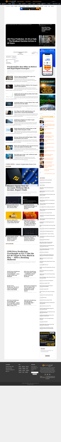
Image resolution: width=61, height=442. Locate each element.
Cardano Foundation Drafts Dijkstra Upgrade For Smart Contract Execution (47, 309)
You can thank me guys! (43, 297)
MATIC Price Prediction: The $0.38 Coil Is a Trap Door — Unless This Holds (13, 287)
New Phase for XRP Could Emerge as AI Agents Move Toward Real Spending (24, 111)
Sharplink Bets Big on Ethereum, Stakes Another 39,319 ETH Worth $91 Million (30, 238)
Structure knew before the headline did (45, 182)
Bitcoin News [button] (28, 1)
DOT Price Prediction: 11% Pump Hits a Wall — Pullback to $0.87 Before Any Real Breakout (30, 274)
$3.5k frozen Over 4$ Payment (44, 252)
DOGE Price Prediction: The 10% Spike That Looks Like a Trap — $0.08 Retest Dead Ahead (30, 288)
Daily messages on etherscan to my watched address (47, 228)
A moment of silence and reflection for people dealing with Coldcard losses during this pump (46, 328)
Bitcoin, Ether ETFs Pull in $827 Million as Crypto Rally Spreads (13, 221)
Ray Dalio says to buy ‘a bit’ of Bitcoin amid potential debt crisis (25, 155)
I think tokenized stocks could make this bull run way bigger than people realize (47, 312)
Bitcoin (12, 6)
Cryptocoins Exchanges (10, 369)
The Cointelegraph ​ (31, 152)
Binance (20, 6)
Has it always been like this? (44, 321)
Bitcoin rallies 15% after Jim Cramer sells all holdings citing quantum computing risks (46, 242)
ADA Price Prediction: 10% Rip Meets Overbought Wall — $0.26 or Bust (30, 302)
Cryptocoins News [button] (20, 1)
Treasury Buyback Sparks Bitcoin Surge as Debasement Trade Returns (30, 206)
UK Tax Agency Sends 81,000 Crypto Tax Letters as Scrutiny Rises (24, 77)
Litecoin (37, 6)
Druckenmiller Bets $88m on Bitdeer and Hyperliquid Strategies (22, 68)
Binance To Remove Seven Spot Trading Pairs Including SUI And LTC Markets (46, 286)
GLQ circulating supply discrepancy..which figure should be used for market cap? (47, 249)
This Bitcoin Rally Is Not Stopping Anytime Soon (46, 231)
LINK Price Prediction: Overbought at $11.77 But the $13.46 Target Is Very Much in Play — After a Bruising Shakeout (20, 255)
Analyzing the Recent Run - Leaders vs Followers (47, 233)
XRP (30, 6)
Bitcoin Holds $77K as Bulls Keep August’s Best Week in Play (13, 206)
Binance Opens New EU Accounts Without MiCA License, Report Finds (18, 188)
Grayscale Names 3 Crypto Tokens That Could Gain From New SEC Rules (26, 103)
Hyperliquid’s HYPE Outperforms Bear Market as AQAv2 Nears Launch (12, 238)
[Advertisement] (30, 17)
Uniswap (34, 6)
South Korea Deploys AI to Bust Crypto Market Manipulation (24, 120)
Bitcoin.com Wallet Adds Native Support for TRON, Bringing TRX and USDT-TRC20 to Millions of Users (30, 222)
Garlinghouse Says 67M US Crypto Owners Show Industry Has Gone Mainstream (47, 315)
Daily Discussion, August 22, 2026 (44, 197)
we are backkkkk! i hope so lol (44, 264)
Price (49, 6)
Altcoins (45, 6)
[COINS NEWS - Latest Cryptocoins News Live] (11, 1)
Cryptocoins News (26, 152)
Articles (41, 118)
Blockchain (14, 263)
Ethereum (15, 6)
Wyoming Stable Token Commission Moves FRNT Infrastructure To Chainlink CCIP (47, 324)
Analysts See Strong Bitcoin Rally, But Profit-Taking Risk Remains (26, 94)
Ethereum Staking (42, 185)
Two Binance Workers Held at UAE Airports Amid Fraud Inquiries (25, 85)
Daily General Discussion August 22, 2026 (46, 212)
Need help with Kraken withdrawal (44, 239)
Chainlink (41, 6)
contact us (44, 376)
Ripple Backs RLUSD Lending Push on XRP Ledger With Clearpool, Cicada (25, 129)
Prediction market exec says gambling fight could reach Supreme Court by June (47, 246)
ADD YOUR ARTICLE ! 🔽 (47, 116)
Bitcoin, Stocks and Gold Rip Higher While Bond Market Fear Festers (25, 137)
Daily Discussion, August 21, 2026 (44, 283)
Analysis (52, 6)
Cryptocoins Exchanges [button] (37, 1)
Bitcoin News (28, 91)
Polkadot (27, 6)
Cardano (23, 6)
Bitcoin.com (32, 91)
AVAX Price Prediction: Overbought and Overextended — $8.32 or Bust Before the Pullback (13, 274)
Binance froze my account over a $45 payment (46, 280)
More (7, 371)
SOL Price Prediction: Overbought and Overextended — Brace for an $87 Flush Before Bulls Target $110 (13, 302)
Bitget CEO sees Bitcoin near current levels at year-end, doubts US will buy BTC (26, 146)
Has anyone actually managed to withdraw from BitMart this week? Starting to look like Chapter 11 (47, 255)
